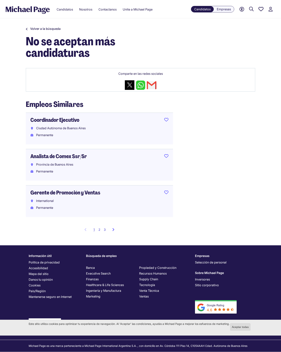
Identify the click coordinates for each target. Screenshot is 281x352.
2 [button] (99, 230)
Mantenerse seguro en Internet (50, 297)
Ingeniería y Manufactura (103, 291)
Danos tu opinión (41, 279)
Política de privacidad (44, 262)
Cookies (35, 285)
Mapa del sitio (39, 274)
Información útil (40, 256)
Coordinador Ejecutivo (54, 120)
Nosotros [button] (85, 9)
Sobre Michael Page (209, 273)
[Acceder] (270, 9)
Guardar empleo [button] (166, 120)
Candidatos (202, 9)
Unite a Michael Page (138, 9)
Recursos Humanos (153, 273)
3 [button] (105, 230)
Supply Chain (148, 279)
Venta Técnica (149, 291)
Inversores (202, 279)
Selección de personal (211, 262)
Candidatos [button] (65, 9)
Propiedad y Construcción (157, 268)
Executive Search (98, 273)
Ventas (144, 296)
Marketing (93, 296)
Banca (90, 268)
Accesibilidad (38, 268)
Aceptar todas (240, 326)
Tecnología (147, 285)
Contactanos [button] (107, 9)
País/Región (37, 291)
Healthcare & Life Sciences (105, 285)
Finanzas (92, 279)
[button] (43, 29)
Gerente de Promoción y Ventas (65, 192)
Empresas (224, 9)
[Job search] (251, 9)
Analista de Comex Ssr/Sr (58, 156)
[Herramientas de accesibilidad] (242, 9)
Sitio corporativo (207, 285)
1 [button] (95, 231)
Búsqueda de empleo (101, 256)
